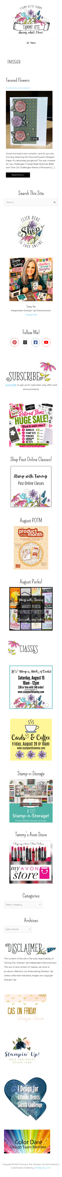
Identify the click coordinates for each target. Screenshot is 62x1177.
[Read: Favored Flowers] (31, 119)
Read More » (18, 175)
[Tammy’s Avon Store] (31, 862)
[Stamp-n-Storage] (31, 801)
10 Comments (11, 88)
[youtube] (47, 342)
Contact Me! (31, 314)
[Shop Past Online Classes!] (31, 486)
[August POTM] (31, 548)
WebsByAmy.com (42, 1168)
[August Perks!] (31, 609)
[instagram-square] (26, 342)
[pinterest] (15, 342)
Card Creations (24, 88)
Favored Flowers (18, 80)
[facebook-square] (36, 342)
